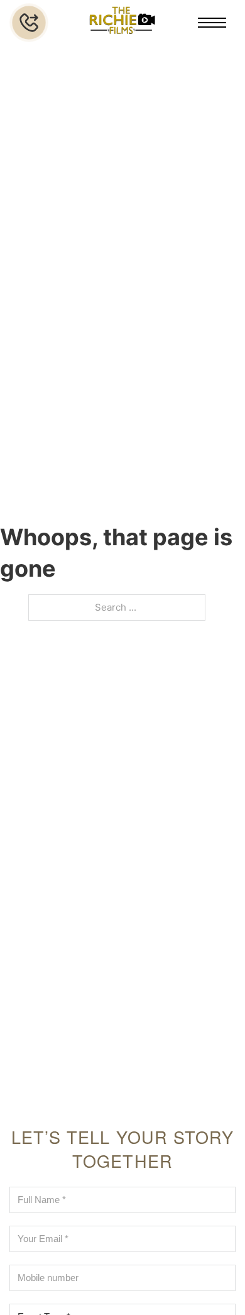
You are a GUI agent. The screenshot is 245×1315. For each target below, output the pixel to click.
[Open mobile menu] (212, 23)
